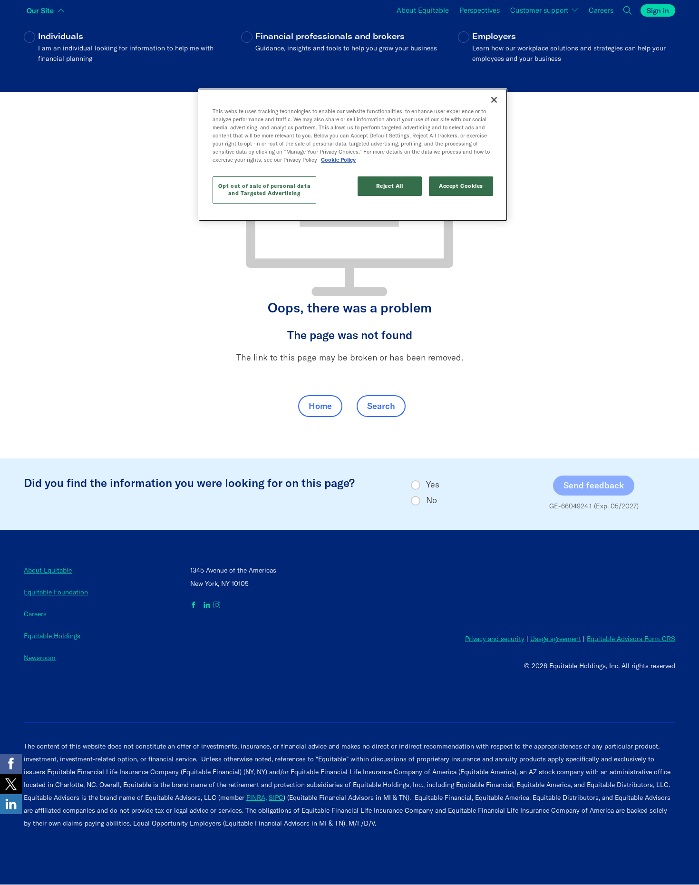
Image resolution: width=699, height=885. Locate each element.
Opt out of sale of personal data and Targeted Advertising (264, 190)
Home (320, 405)
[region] (352, 154)
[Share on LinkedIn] (11, 804)
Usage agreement (555, 638)
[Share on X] (11, 784)
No (431, 500)
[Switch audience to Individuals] (132, 54)
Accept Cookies (461, 186)
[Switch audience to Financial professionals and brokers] (349, 54)
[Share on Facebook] (11, 764)
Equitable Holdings (52, 636)
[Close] (494, 99)
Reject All (389, 186)
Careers (35, 614)
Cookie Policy (338, 159)
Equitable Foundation (56, 592)
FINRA (255, 797)
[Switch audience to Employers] (566, 54)
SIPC (276, 797)
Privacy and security (494, 638)
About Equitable (48, 570)
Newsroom (40, 657)
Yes (432, 484)
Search (381, 405)
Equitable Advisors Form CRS (631, 638)
